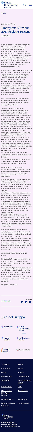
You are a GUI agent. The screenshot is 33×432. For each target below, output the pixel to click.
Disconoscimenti (23, 376)
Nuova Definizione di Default (24, 382)
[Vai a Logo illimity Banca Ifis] (8, 351)
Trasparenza (5, 364)
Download (6, 301)
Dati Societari (5, 368)
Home (4, 13)
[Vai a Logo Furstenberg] (24, 351)
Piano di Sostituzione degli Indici (8, 404)
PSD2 (20, 387)
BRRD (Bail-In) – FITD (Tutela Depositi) (6, 393)
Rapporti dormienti (7, 399)
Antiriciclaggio (22, 399)
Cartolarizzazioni (23, 403)
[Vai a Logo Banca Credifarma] (24, 328)
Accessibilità (5, 380)
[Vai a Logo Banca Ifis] (8, 328)
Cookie (3, 372)
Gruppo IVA (13, 424)
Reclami (20, 364)
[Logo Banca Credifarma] (11, 4)
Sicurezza (21, 372)
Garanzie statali (6, 387)
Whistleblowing (23, 391)
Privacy (20, 368)
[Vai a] (8, 339)
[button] (24, 4)
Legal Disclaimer (6, 376)
